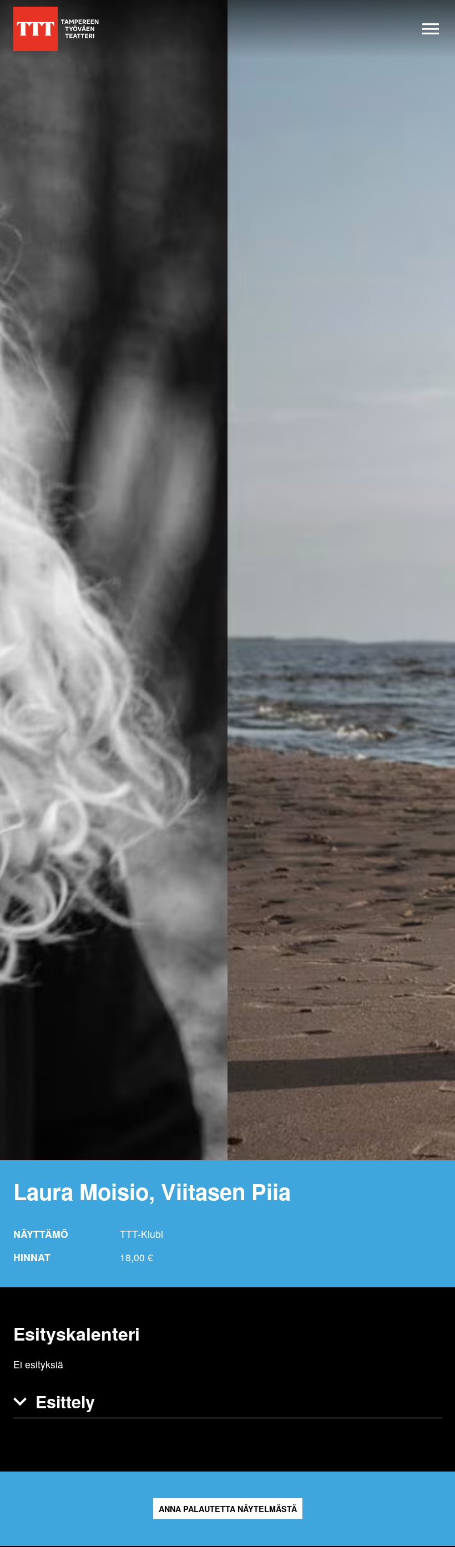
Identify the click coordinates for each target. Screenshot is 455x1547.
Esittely (65, 1401)
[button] (227, 1402)
